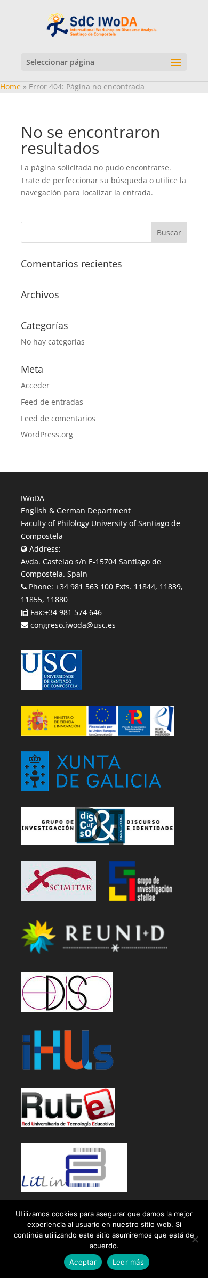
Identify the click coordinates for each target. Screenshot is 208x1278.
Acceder (35, 385)
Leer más (128, 1262)
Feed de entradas (52, 402)
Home (10, 86)
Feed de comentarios (58, 418)
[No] (194, 1239)
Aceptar (83, 1262)
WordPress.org (47, 434)
